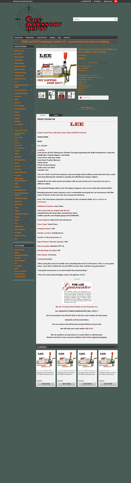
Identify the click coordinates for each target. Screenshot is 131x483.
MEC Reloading (19, 160)
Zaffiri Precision (20, 236)
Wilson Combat (19, 229)
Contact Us (67, 37)
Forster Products (20, 90)
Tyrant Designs (19, 274)
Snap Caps (18, 201)
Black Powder (19, 63)
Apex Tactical (19, 57)
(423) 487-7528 (87, 1)
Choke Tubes (19, 76)
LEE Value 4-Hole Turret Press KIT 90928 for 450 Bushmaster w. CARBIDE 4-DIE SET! (87, 374)
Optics (16, 163)
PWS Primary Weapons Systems (20, 180)
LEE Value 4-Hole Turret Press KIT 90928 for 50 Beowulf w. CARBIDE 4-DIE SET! (107, 374)
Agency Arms (19, 51)
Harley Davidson (20, 109)
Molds (16, 140)
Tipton (16, 211)
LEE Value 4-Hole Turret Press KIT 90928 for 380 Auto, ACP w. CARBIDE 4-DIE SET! (45, 374)
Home (37, 45)
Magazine (17, 157)
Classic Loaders (18, 137)
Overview (42, 115)
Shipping (52, 37)
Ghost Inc (17, 96)
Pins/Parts (17, 143)
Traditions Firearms (21, 214)
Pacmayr (17, 166)
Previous (38, 68)
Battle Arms (18, 60)
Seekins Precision (20, 198)
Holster (17, 115)
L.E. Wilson (18, 266)
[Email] (82, 111)
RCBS (16, 184)
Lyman (16, 154)
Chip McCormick (20, 73)
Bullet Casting (19, 69)
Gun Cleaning (19, 106)
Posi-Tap (17, 169)
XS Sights (17, 233)
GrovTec (17, 103)
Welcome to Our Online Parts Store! (23, 1)
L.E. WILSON (18, 124)
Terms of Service (42, 37)
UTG (15, 223)
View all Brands (19, 277)
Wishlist (98, 1)
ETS (15, 82)
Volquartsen (18, 226)
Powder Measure (20, 172)
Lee (15, 263)
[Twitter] (89, 111)
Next (75, 68)
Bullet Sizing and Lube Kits (21, 130)
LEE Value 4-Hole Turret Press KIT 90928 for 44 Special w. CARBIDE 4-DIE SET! (66, 374)
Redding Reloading (21, 255)
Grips (16, 99)
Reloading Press (20, 190)
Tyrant (16, 220)
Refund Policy (30, 37)
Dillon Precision (20, 79)
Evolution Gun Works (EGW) (21, 86)
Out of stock (46, 384)
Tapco (16, 208)
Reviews (56, 115)
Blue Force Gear (20, 66)
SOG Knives (18, 204)
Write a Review (103, 62)
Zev (15, 239)
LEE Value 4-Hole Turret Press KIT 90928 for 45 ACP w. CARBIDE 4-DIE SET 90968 (77, 45)
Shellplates (17, 151)
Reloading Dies (18, 145)
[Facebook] (79, 111)
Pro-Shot (17, 175)
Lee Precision (19, 128)
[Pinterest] (92, 111)
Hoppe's (17, 118)
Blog (59, 37)
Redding (17, 187)
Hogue (16, 112)
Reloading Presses (19, 148)
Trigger (17, 217)
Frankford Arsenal (20, 93)
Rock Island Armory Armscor (21, 194)
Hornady (17, 121)
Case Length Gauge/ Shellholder (19, 134)
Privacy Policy (19, 37)
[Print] (86, 111)
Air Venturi (18, 54)
